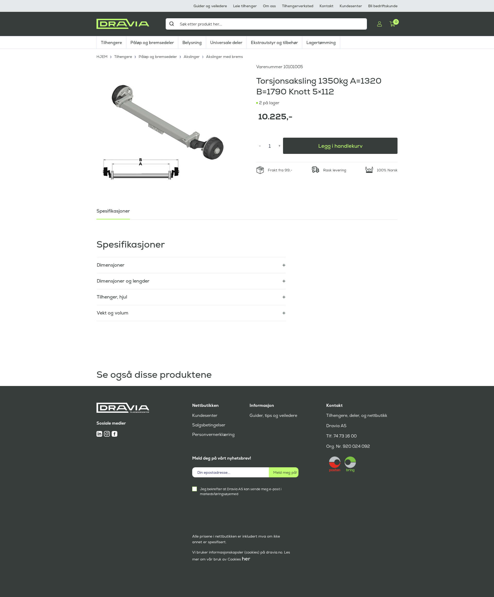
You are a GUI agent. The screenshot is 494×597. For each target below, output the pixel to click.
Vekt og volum (112, 313)
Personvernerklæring (213, 434)
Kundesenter (351, 6)
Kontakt (326, 6)
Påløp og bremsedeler (152, 42)
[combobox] (266, 24)
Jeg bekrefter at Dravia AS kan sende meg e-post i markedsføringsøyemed (240, 491)
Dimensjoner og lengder (123, 281)
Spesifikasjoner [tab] (113, 211)
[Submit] (171, 23)
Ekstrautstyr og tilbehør (274, 42)
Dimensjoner (111, 265)
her (246, 558)
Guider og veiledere (210, 6)
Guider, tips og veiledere (273, 415)
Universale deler (226, 42)
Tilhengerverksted (297, 6)
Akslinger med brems (224, 56)
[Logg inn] (379, 24)
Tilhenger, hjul (112, 297)
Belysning (192, 42)
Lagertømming (321, 42)
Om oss (269, 6)
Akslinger (192, 56)
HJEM (102, 56)
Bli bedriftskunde (383, 6)
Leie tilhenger (245, 6)
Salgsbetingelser (208, 425)
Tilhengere (111, 42)
